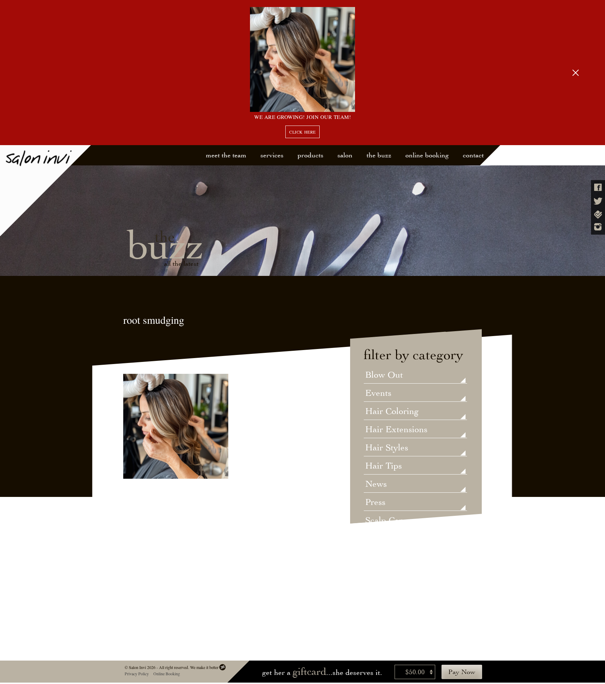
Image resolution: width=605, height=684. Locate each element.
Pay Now (461, 672)
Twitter (598, 201)
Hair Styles (386, 448)
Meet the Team (226, 155)
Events (378, 393)
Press (375, 502)
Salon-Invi (45, 190)
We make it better (204, 667)
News (376, 484)
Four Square (598, 215)
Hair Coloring (392, 411)
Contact (473, 155)
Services (272, 155)
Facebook (598, 187)
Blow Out (384, 375)
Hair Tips (383, 466)
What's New (388, 575)
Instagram (598, 227)
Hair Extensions (396, 430)
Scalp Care (386, 521)
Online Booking (427, 155)
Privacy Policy (136, 673)
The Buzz (379, 155)
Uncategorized (393, 539)
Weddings (384, 557)
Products (311, 155)
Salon (345, 155)
